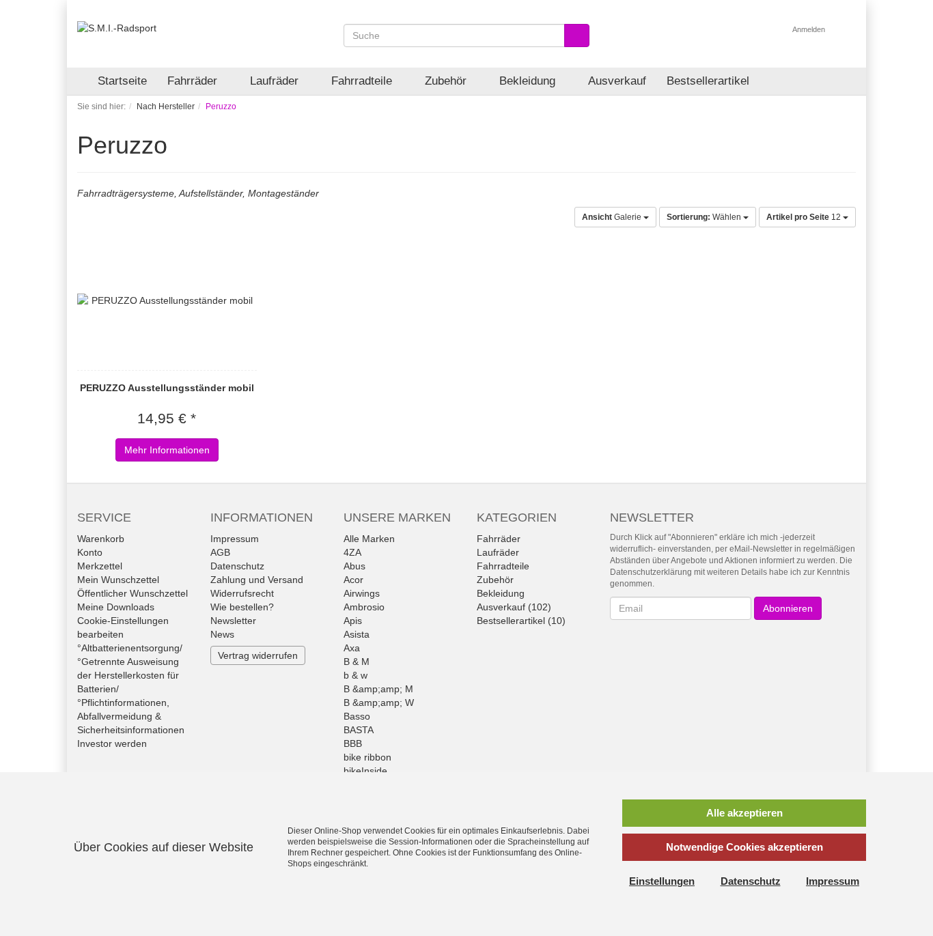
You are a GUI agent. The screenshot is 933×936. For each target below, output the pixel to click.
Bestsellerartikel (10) (521, 620)
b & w (355, 675)
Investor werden (112, 743)
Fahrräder (194, 80)
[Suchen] (576, 35)
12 (804, 217)
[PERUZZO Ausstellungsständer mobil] (167, 300)
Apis (353, 620)
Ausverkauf (617, 80)
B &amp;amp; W (379, 702)
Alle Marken (369, 538)
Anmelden (809, 29)
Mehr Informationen (167, 449)
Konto (89, 552)
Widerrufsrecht (242, 593)
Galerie (612, 217)
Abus (354, 566)
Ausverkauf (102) (514, 606)
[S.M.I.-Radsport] (116, 27)
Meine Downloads (115, 606)
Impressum (234, 538)
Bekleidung (529, 80)
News (222, 634)
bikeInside (365, 770)
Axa (352, 647)
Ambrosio (364, 606)
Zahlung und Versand (256, 579)
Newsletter (233, 620)
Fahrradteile (363, 80)
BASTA (359, 729)
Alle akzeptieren (744, 813)
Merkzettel (99, 566)
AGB (220, 552)
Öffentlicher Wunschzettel (132, 593)
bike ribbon (367, 757)
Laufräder (276, 80)
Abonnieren (788, 608)
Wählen (705, 217)
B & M (357, 661)
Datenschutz (237, 566)
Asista (357, 634)
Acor (353, 579)
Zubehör (447, 80)
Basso (357, 716)
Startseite (122, 80)
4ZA (352, 552)
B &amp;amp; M (378, 688)
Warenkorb (100, 538)
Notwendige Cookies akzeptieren (744, 847)
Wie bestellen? (242, 606)
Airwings (362, 593)
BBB (353, 743)
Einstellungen (662, 881)
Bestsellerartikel (708, 80)
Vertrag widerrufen (258, 655)
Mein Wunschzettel (118, 579)
